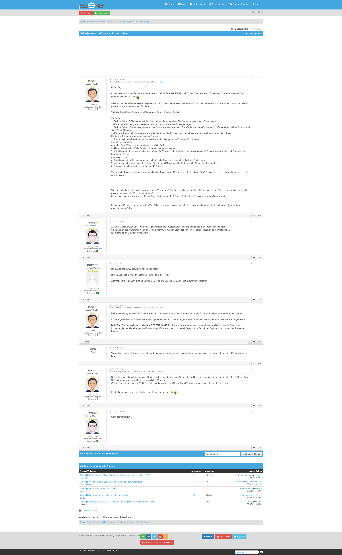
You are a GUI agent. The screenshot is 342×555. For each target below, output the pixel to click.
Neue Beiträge (218, 4)
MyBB (117, 551)
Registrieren (102, 13)
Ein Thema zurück (91, 453)
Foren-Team (224, 536)
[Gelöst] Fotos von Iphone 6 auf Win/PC (98, 488)
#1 (251, 79)
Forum (170, 4)
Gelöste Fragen (143, 21)
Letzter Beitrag (244, 475)
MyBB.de (101, 551)
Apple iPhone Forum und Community (97, 21)
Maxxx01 (83, 478)
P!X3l (161, 82)
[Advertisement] (171, 56)
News (183, 4)
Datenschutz (134, 536)
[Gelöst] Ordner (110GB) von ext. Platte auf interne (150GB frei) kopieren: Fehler (117, 502)
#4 (251, 306)
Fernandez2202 (86, 485)
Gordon (82, 498)
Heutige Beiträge (240, 4)
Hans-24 (83, 491)
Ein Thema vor (109, 453)
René (260, 502)
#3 (251, 263)
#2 (251, 221)
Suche (257, 4)
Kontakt (208, 536)
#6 (251, 369)
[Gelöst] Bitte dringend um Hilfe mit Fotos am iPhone (104, 495)
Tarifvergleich (198, 4)
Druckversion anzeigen (89, 510)
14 (194, 495)
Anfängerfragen (125, 21)
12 (194, 482)
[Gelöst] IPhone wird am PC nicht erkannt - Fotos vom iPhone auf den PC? (114, 475)
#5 (251, 348)
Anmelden (86, 13)
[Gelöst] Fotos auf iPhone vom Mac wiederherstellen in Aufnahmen (110, 482)
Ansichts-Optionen (253, 33)
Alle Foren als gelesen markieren (158, 542)
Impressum (121, 536)
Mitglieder (240, 536)
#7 (251, 411)
